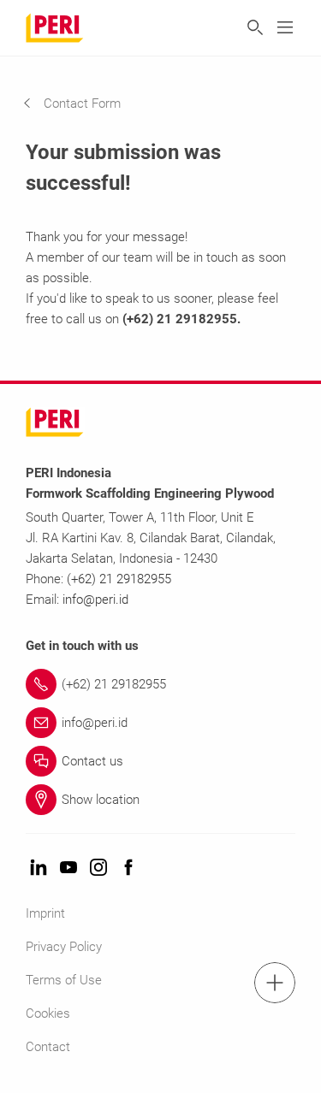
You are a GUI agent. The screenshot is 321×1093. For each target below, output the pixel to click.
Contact (48, 1047)
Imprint (45, 913)
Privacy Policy (64, 946)
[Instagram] (98, 868)
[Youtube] (68, 868)
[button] (85, 103)
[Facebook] (128, 868)
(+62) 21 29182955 (119, 579)
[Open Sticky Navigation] (274, 982)
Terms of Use (64, 980)
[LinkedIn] (38, 868)
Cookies (48, 1013)
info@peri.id (95, 599)
